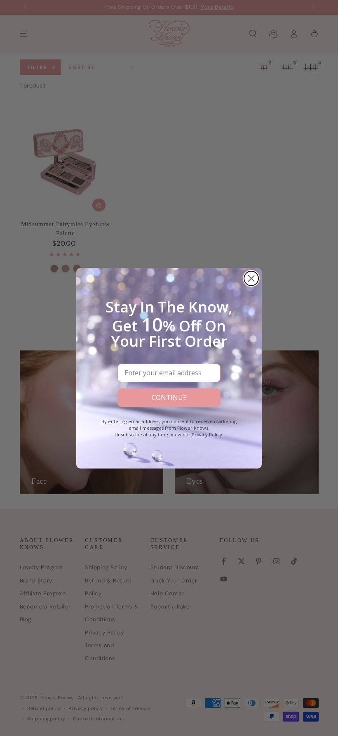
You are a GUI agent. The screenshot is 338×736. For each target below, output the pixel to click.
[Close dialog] (251, 278)
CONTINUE (169, 397)
